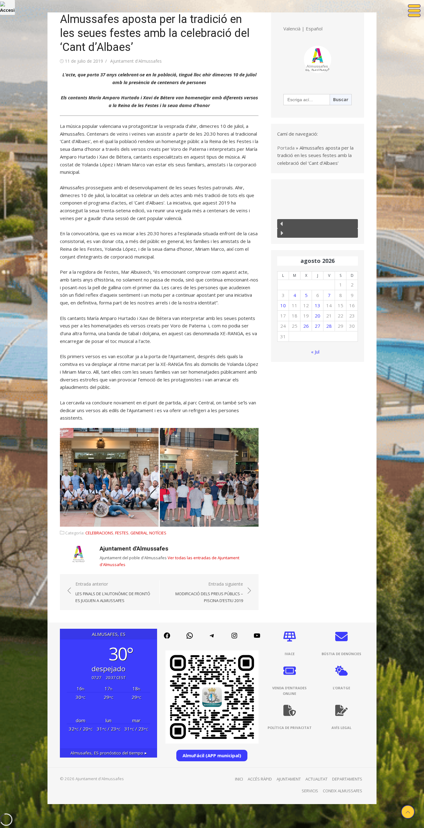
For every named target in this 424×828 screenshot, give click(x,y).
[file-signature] (341, 710)
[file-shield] (289, 710)
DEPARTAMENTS (347, 779)
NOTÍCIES (157, 533)
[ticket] (289, 670)
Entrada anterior (112, 592)
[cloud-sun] (341, 670)
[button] (109, 477)
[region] (317, 212)
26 (306, 326)
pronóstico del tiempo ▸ (108, 753)
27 (317, 326)
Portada (286, 148)
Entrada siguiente (209, 592)
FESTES (122, 533)
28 (329, 326)
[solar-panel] (289, 636)
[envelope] (341, 636)
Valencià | (293, 28)
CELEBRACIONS (99, 533)
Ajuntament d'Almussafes (136, 61)
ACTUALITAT (316, 779)
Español (314, 28)
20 (317, 316)
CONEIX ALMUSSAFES (342, 791)
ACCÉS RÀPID (260, 779)
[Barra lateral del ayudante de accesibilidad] (7, 7)
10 (283, 305)
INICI (239, 779)
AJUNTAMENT (289, 779)
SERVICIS (310, 791)
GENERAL (138, 533)
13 (317, 305)
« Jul (315, 352)
